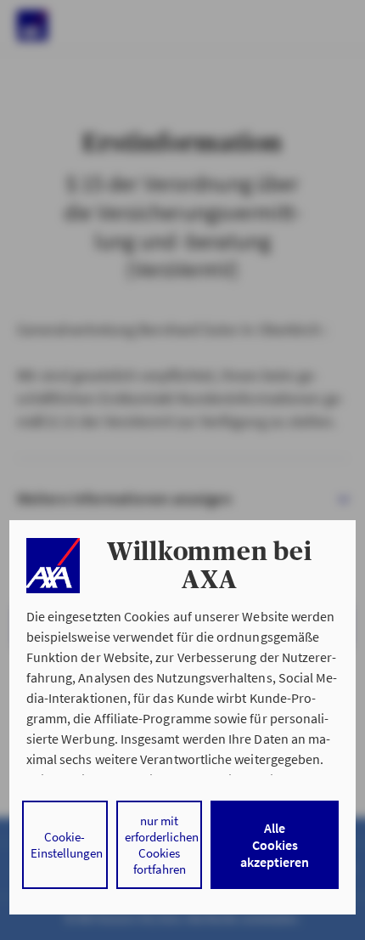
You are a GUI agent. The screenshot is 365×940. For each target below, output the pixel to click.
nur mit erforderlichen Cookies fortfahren (162, 845)
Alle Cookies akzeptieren (274, 844)
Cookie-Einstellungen (67, 845)
